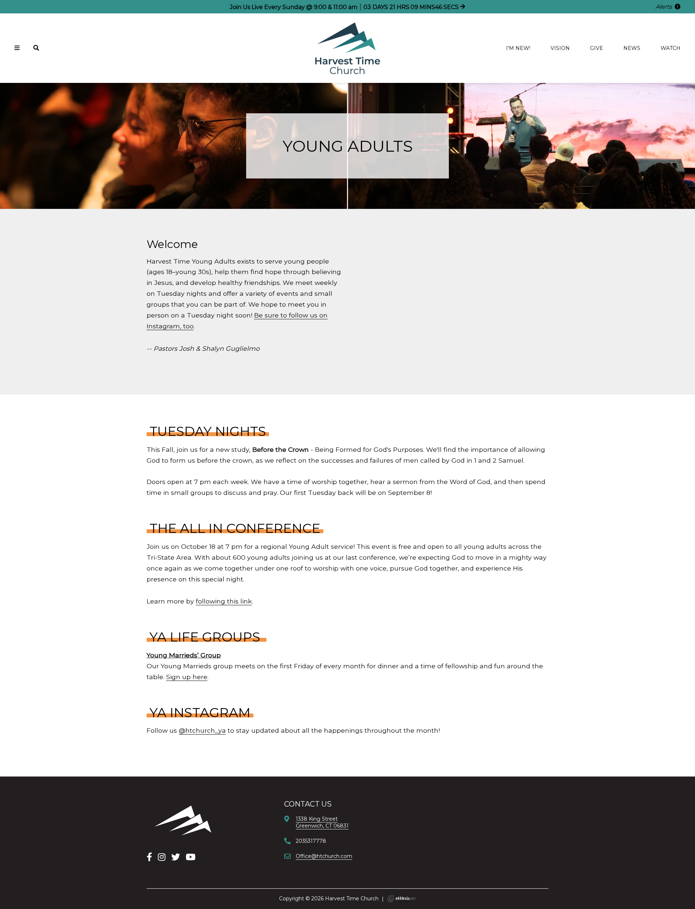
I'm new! (518, 48)
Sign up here (186, 677)
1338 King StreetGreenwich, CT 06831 (322, 822)
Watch (671, 48)
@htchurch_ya (202, 730)
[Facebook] (149, 857)
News (631, 48)
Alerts (664, 7)
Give (596, 48)
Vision (560, 48)
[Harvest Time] (183, 820)
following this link (224, 601)
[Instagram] (161, 857)
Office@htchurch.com (324, 856)
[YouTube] (190, 857)
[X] (175, 857)
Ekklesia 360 (401, 898)
